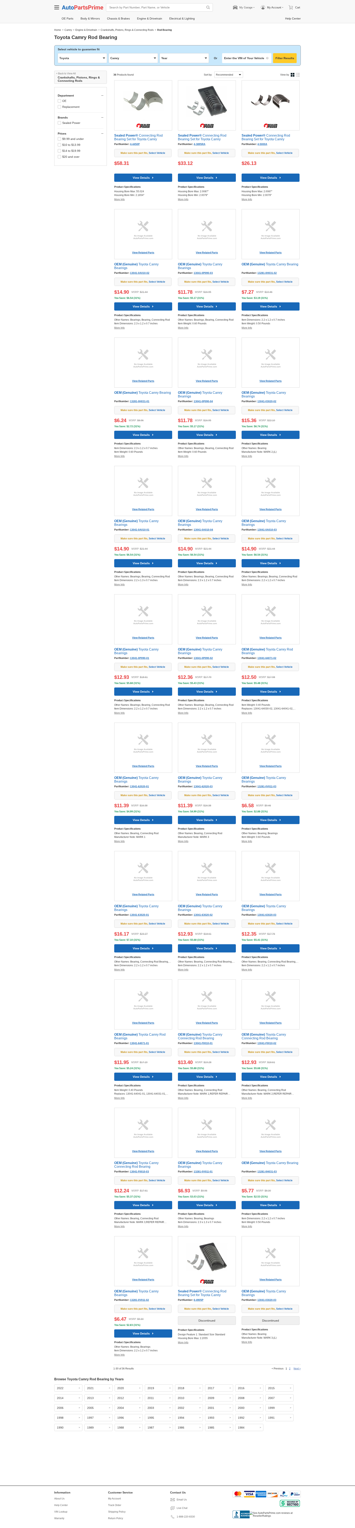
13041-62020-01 (139, 786)
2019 (151, 1388)
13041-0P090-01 (139, 658)
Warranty (59, 1518)
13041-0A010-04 (203, 529)
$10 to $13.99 (71, 144)
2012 (120, 1398)
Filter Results (284, 58)
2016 (241, 1388)
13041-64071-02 (266, 658)
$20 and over (71, 156)
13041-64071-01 (139, 1043)
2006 (60, 1407)
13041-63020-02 (203, 914)
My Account (114, 1498)
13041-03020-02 (266, 401)
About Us (59, 1498)
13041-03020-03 (266, 1300)
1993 (211, 1417)
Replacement (71, 106)
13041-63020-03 (266, 914)
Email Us (182, 1499)
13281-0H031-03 (267, 1171)
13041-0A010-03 (267, 529)
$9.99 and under (73, 138)
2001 (211, 1407)
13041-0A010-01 (139, 529)
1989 (90, 1427)
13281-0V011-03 (266, 786)
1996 (120, 1417)
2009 (211, 1398)
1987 (151, 1427)
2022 (60, 1388)
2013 (90, 1398)
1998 (60, 1417)
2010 (181, 1398)
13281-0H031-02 (267, 273)
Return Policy (115, 1518)
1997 (90, 1417)
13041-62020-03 (203, 786)
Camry (68, 30)
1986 (181, 1427)
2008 (241, 1398)
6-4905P (198, 1300)
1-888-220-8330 (186, 1516)
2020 (120, 1388)
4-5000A (262, 144)
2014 (60, 1398)
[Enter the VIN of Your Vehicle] (246, 58)
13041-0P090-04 (203, 401)
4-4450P (135, 144)
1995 (151, 1417)
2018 (181, 1388)
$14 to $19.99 (71, 150)
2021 (90, 1388)
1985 (211, 1427)
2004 (120, 1407)
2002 (181, 1407)
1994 (181, 1417)
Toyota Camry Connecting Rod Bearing (200, 1036)
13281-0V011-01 (203, 1171)
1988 (120, 1427)
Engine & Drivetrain (86, 30)
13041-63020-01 (139, 914)
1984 (241, 1427)
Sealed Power (71, 122)
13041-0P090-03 (203, 273)
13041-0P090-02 (203, 658)
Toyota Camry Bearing (270, 264)
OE (64, 100)
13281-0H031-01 (139, 401)
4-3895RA (199, 144)
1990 (60, 1427)
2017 (211, 1388)
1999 (271, 1407)
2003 (151, 1407)
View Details (141, 177)
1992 (241, 1417)
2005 (90, 1407)
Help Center (61, 1505)
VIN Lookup (60, 1511)
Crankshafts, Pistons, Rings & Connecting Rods (127, 30)
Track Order (114, 1505)
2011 (151, 1398)
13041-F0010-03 (139, 1171)
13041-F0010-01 (203, 1043)
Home (57, 30)
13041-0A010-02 (139, 273)
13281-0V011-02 (139, 1300)
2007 (271, 1398)
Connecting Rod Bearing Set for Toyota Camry (138, 137)
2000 (241, 1407)
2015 (271, 1388)
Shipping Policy (117, 1511)
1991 (271, 1417)
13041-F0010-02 (266, 1043)
